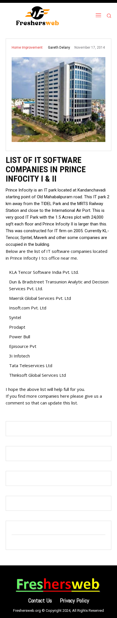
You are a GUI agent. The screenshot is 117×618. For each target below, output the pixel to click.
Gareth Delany (59, 47)
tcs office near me (59, 258)
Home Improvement (27, 47)
